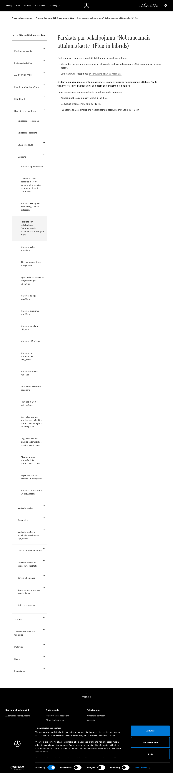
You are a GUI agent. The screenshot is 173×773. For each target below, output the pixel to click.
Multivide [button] (18, 646)
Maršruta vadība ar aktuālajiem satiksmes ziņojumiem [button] (28, 535)
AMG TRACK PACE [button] (23, 75)
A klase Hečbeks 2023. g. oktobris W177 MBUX (55, 18)
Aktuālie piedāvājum (55, 720)
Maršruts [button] (22, 156)
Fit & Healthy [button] (20, 99)
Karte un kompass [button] (26, 577)
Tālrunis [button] (18, 619)
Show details (141, 768)
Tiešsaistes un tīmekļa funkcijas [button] (24, 633)
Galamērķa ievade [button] (26, 144)
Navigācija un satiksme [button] (25, 111)
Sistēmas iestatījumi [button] (24, 63)
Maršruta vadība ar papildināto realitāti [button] (27, 564)
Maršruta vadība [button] (25, 508)
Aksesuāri (91, 720)
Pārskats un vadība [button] (23, 51)
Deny (150, 754)
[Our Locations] (166, 5)
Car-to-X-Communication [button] (30, 550)
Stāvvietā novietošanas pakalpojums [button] (29, 592)
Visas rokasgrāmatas (22, 18)
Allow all (150, 731)
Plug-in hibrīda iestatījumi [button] (26, 87)
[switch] (77, 767)
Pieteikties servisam (95, 715)
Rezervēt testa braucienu (57, 715)
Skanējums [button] (19, 671)
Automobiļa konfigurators (17, 715)
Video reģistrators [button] (26, 605)
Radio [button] (17, 658)
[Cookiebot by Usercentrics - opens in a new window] (17, 768)
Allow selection (150, 742)
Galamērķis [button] (23, 520)
